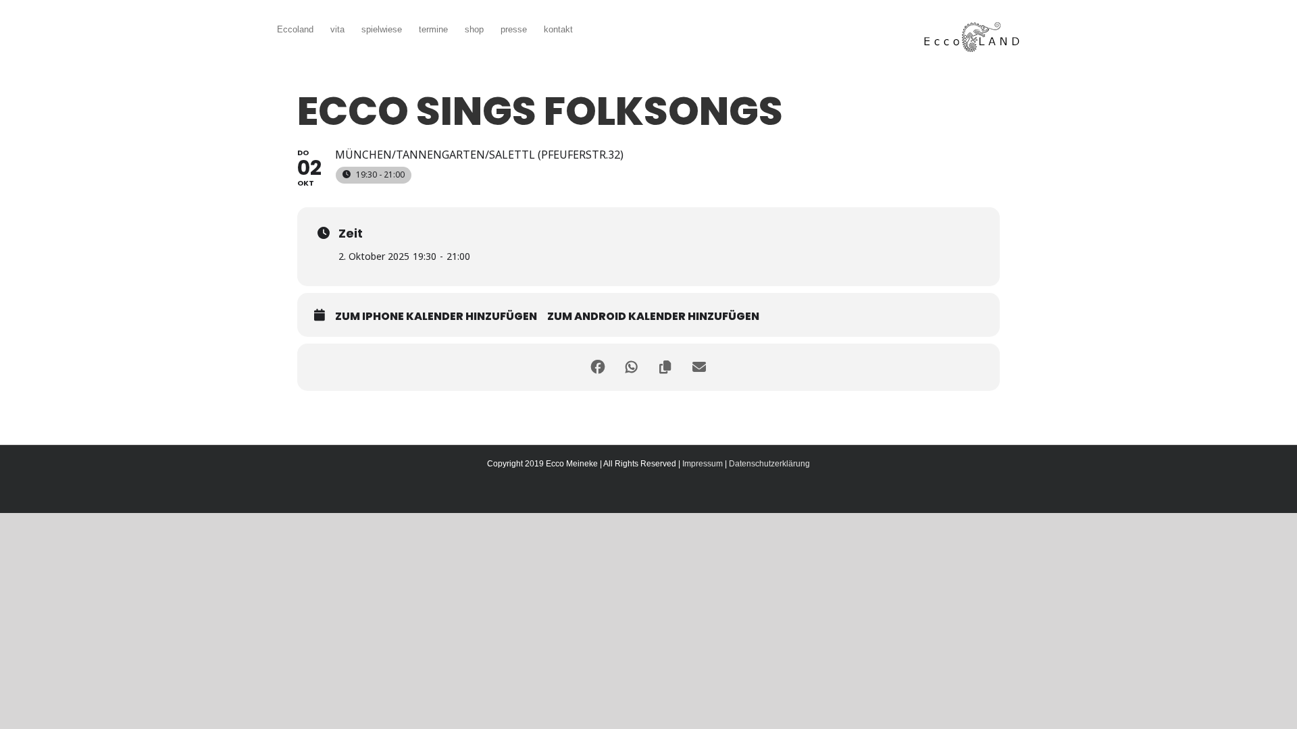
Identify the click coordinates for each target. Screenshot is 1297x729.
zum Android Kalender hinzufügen (653, 316)
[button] (593, 28)
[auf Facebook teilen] (598, 367)
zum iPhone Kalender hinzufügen (436, 316)
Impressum (702, 463)
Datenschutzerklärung (769, 463)
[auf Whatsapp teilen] (631, 367)
